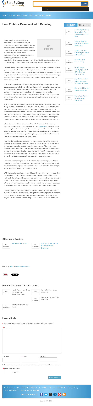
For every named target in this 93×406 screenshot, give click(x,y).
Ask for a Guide (9, 388)
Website (42, 356)
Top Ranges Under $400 (20, 243)
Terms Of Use (61, 388)
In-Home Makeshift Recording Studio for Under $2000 (81, 43)
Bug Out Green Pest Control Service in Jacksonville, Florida (81, 81)
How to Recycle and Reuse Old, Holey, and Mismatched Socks (21, 292)
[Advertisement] (43, 31)
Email (25, 356)
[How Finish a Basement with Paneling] (49, 48)
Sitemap (52, 388)
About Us (34, 388)
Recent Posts (84, 25)
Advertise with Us (23, 388)
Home (4, 15)
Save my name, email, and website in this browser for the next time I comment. (32, 365)
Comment (7, 328)
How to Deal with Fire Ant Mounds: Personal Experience (49, 246)
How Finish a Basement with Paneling (37, 15)
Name (6, 356)
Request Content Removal (29, 390)
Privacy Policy (73, 388)
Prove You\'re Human (12, 369)
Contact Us (43, 388)
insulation (42, 126)
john (11, 266)
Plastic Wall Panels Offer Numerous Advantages (81, 98)
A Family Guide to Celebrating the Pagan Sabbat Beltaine (82, 53)
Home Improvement (15, 15)
